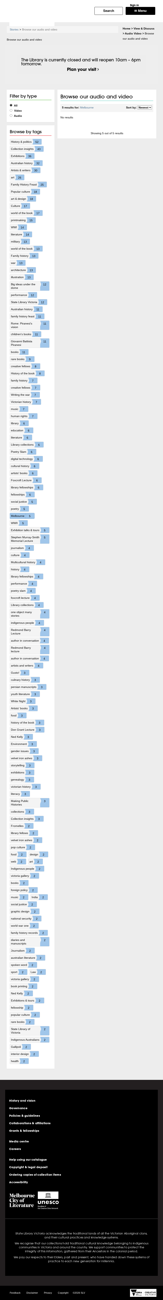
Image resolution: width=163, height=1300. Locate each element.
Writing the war (23, 395)
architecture (22, 270)
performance (22, 295)
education (20, 430)
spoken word (22, 965)
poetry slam (21, 590)
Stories (14, 29)
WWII (17, 523)
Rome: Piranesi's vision (28, 325)
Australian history (25, 163)
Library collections (25, 444)
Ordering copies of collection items (35, 1174)
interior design (23, 1054)
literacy (18, 794)
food (17, 715)
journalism (20, 548)
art (16, 177)
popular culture (23, 1015)
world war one (23, 925)
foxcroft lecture (23, 598)
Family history (23, 256)
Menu (142, 11)
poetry (18, 509)
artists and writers (25, 665)
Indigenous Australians (28, 1039)
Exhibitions (21, 156)
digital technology (25, 459)
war (16, 263)
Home (126, 28)
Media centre (19, 1141)
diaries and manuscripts (28, 941)
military (19, 241)
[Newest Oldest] (145, 107)
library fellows (22, 833)
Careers (15, 1149)
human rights (22, 416)
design (37, 854)
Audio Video (133, 33)
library (18, 423)
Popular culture (24, 191)
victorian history (24, 786)
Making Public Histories (28, 802)
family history (22, 380)
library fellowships (25, 487)
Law (36, 972)
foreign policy (22, 890)
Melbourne (21, 516)
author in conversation (28, 640)
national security (24, 918)
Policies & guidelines (24, 1115)
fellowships (21, 494)
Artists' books (22, 708)
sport (17, 972)
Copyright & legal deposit (28, 1167)
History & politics (25, 142)
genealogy (20, 779)
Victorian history (24, 402)
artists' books (22, 473)
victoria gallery (23, 876)
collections (20, 811)
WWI (17, 227)
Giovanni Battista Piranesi (28, 343)
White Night (21, 701)
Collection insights (26, 149)
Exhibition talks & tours (28, 530)
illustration (21, 277)
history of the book (25, 722)
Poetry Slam (21, 452)
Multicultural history (26, 562)
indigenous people (25, 623)
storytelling (21, 765)
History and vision (22, 1100)
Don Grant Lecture (26, 729)
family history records (27, 933)
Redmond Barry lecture (28, 649)
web (16, 861)
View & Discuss (144, 28)
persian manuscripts (27, 687)
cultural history (23, 466)
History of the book (26, 373)
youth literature (23, 694)
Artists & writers (24, 170)
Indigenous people (25, 868)
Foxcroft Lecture (24, 480)
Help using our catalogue (28, 1159)
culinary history (23, 680)
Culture (19, 206)
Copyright (63, 1292)
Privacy (48, 1292)
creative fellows (23, 366)
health (18, 1061)
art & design (22, 199)
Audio (17, 115)
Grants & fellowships (24, 1130)
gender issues (23, 751)
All (15, 105)
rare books (21, 359)
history (18, 569)
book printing (22, 986)
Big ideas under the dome (29, 286)
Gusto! (18, 672)
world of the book (25, 213)
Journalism (21, 950)
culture (18, 555)
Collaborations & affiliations (29, 1123)
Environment (22, 744)
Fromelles (20, 826)
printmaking (22, 220)
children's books (24, 334)
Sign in (134, 5)
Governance (18, 1108)
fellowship (20, 1007)
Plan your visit (81, 69)
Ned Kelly (20, 737)
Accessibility (18, 1182)
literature (20, 234)
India (38, 897)
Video (17, 110)
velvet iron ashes (24, 758)
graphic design (23, 911)
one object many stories (28, 614)
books (18, 352)
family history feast (26, 316)
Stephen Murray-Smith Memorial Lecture (28, 539)
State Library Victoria (27, 302)
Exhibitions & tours (25, 1000)
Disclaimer (32, 1292)
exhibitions (20, 772)
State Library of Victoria (28, 1030)
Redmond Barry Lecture (28, 631)
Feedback (15, 1292)
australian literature (26, 958)
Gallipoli (19, 1047)
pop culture (21, 847)
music (17, 409)
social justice (22, 501)
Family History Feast (27, 184)
